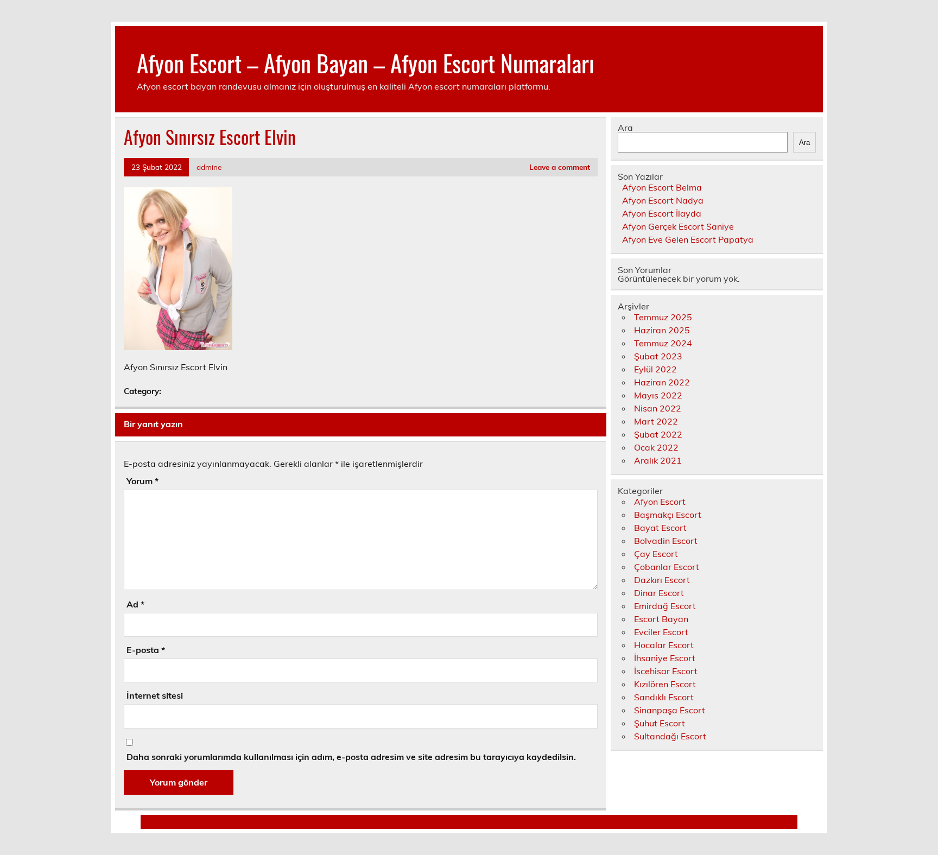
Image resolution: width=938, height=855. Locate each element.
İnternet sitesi (154, 695)
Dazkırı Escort (662, 579)
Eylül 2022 (655, 369)
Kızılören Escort (665, 684)
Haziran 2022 (662, 382)
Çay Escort (656, 553)
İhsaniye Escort (664, 658)
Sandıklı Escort (664, 697)
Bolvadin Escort (666, 540)
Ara (625, 127)
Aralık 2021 (658, 460)
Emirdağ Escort (665, 605)
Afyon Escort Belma (662, 187)
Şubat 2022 (658, 434)
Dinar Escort (659, 592)
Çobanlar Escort (666, 566)
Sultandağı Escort (670, 736)
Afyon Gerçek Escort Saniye (678, 226)
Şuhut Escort (659, 723)
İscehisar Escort (666, 671)
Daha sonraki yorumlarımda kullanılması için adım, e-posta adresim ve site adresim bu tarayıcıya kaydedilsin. (351, 756)
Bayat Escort (660, 527)
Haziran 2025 (662, 330)
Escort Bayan (661, 618)
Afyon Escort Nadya (663, 200)
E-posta (145, 649)
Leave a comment (559, 167)
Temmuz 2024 (663, 343)
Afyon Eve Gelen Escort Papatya (687, 239)
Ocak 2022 (656, 447)
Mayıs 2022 (658, 395)
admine (209, 167)
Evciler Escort (661, 631)
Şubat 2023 (658, 356)
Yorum (142, 481)
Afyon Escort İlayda (661, 213)
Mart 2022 (656, 421)
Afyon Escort (660, 501)
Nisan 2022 (657, 408)
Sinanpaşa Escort (669, 710)
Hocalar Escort (664, 644)
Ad (135, 604)
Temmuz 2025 (663, 317)
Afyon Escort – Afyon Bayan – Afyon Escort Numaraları (365, 62)
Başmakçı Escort (667, 514)
